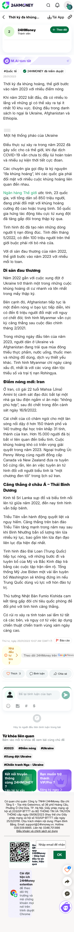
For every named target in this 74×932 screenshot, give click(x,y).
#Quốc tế (10, 71)
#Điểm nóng (27, 748)
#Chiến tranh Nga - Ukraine (23, 764)
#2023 (9, 748)
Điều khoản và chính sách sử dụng (37, 831)
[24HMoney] (17, 5)
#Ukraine (47, 748)
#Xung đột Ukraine (17, 756)
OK (59, 855)
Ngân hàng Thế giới (20, 193)
